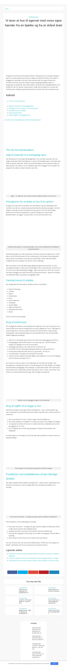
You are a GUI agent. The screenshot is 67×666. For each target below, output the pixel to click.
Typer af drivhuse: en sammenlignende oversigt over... (54, 601)
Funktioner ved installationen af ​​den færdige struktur (23, 120)
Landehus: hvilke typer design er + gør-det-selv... (25, 601)
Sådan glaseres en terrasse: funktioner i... (38, 638)
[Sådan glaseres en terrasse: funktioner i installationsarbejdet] (27, 639)
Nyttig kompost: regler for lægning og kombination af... (25, 612)
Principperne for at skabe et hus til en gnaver (23, 108)
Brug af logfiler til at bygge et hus (19, 115)
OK (54, 663)
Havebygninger (33, 17)
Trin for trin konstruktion (17, 101)
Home (6, 9)
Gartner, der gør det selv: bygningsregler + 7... (54, 612)
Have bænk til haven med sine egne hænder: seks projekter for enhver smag (34, 560)
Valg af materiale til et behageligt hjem (21, 106)
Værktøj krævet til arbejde (17, 110)
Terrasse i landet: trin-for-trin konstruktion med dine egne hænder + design (33, 558)
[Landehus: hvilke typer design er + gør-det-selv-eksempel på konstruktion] (27, 646)
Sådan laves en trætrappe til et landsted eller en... (24, 591)
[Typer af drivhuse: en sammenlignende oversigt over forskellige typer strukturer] (27, 655)
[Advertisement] (33, 42)
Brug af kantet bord (15, 113)
